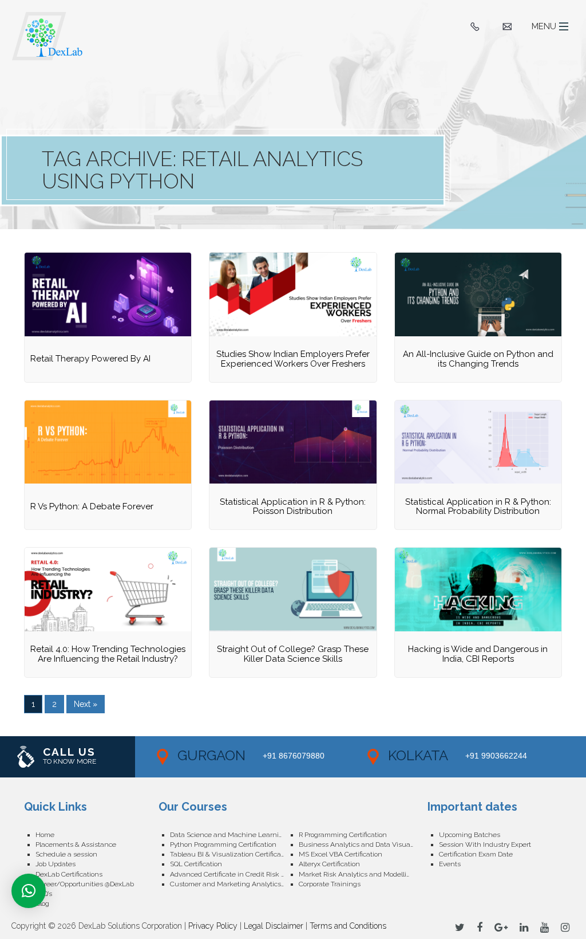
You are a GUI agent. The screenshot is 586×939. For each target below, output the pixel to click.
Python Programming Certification (223, 844)
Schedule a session (66, 854)
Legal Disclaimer (273, 925)
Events (450, 864)
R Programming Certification (343, 835)
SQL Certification (196, 864)
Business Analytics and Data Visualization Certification (363, 844)
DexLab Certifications (68, 874)
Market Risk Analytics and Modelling (357, 874)
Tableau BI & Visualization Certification (231, 854)
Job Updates (55, 864)
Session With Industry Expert (485, 844)
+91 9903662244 (496, 755)
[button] (28, 891)
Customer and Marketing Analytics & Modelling (234, 884)
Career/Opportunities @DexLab (84, 884)
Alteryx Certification (329, 864)
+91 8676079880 (293, 755)
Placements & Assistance (75, 844)
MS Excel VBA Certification (340, 854)
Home (44, 835)
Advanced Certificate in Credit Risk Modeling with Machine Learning (234, 874)
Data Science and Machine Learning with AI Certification (234, 835)
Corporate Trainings (330, 884)
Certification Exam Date (476, 854)
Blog (42, 903)
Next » (85, 704)
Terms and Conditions (348, 925)
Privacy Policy (212, 925)
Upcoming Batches (469, 835)
